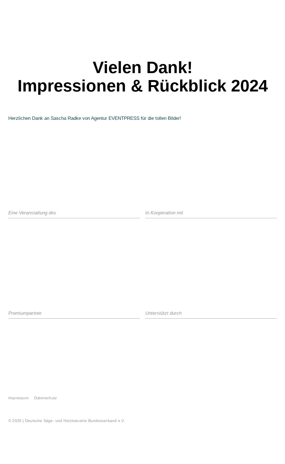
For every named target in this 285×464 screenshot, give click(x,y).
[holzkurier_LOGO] (32, 329)
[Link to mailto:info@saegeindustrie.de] (271, 394)
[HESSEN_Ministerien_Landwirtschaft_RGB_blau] (159, 229)
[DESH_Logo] (50, 229)
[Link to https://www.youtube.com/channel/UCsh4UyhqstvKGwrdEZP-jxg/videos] (261, 394)
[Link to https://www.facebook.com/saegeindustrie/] (240, 394)
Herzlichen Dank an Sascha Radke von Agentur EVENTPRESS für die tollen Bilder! (94, 118)
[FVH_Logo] (206, 229)
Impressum (18, 398)
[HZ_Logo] (170, 329)
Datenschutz (45, 398)
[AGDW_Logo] (166, 278)
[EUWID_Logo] (236, 329)
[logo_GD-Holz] (159, 251)
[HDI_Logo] (244, 251)
